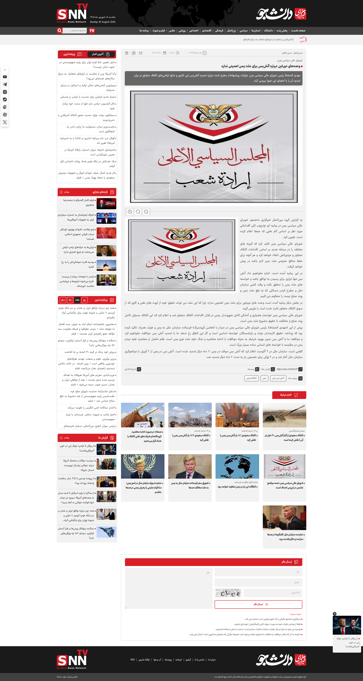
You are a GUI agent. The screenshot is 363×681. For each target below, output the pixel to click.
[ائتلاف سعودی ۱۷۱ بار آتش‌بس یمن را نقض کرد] (237, 415)
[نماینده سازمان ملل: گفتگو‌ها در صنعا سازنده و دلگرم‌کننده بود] (284, 517)
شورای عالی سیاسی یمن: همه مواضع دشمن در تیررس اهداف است (285, 485)
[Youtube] (5, 76)
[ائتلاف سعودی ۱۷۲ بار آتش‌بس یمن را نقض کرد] (190, 415)
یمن (264, 378)
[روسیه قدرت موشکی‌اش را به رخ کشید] (106, 265)
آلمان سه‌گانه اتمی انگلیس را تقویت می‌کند (91, 408)
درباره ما (212, 660)
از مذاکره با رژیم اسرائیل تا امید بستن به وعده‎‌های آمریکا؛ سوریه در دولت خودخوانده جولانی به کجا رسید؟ (76, 498)
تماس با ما (199, 660)
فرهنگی (219, 30)
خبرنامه (178, 660)
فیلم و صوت (159, 30)
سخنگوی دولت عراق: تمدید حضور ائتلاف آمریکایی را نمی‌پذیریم (86, 118)
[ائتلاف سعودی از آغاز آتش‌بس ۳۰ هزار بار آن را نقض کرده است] (284, 415)
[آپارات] (5, 114)
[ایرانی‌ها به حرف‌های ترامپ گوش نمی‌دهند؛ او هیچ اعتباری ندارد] (106, 250)
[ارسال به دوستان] (141, 53)
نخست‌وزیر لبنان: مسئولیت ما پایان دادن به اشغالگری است (91, 129)
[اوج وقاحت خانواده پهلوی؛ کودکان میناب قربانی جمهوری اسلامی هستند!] (106, 233)
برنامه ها (144, 30)
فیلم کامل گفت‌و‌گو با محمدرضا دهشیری (78, 202)
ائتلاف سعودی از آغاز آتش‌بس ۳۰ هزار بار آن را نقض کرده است (284, 437)
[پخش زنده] (92, 30)
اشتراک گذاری (130, 369)
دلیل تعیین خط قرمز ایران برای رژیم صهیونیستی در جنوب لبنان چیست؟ (87, 65)
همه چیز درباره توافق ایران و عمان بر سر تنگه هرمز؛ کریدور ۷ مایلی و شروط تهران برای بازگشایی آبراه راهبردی (86, 313)
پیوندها (168, 660)
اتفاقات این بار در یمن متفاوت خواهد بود (237, 487)
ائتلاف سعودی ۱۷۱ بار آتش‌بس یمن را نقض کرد (238, 437)
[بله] (5, 99)
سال (63, 300)
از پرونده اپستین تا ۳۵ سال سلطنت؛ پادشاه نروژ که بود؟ (76, 481)
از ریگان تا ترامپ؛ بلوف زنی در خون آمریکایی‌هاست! (77, 448)
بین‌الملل (231, 30)
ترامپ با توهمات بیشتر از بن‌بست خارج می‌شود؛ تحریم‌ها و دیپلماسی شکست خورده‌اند (77, 281)
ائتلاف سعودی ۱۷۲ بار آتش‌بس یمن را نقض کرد (190, 437)
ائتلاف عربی (252, 378)
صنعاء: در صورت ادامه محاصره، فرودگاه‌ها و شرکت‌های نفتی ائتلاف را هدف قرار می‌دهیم (144, 436)
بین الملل (286, 53)
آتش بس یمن (278, 378)
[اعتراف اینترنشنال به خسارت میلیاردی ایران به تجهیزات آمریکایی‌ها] (106, 218)
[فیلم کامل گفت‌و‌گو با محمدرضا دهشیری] (106, 203)
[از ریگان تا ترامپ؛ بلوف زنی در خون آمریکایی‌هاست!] (106, 449)
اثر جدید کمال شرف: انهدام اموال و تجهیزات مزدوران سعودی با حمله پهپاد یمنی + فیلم (86, 175)
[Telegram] (5, 84)
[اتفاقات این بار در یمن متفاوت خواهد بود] (237, 466)
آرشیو (188, 660)
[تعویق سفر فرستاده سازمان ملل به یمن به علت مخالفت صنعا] (190, 466)
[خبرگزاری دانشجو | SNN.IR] (281, 14)
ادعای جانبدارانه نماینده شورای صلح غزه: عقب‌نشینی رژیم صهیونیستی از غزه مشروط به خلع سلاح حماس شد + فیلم (87, 396)
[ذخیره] (134, 53)
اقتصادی (206, 30)
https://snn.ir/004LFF (287, 369)
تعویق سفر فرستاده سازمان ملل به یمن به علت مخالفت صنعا (190, 485)
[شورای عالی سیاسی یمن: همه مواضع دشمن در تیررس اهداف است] (284, 466)
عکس (172, 30)
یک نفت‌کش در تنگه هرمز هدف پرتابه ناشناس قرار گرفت (87, 164)
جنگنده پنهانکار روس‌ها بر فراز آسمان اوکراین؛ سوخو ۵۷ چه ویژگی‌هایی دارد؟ (86, 343)
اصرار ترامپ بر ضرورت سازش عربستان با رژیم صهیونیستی (90, 417)
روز (84, 300)
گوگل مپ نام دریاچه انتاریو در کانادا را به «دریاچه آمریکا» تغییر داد (87, 141)
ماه (70, 300)
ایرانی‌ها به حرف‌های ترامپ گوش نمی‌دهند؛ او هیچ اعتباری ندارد (78, 249)
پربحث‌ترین (69, 54)
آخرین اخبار (97, 54)
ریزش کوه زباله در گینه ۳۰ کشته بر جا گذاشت (89, 352)
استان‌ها (255, 30)
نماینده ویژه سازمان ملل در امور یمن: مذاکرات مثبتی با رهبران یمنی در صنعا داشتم (143, 488)
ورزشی (182, 30)
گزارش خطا (265, 369)
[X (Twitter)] (5, 122)
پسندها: (250, 369)
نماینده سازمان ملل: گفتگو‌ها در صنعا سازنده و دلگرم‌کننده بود (285, 537)
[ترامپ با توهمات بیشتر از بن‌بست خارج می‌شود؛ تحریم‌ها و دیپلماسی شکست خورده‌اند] (106, 280)
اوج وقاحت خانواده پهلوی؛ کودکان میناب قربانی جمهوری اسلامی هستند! (77, 234)
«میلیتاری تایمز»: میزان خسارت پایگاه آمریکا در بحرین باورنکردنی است (89, 152)
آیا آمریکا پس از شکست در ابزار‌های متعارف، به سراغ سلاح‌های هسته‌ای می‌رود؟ (261, 40)
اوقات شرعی (144, 660)
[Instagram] (5, 91)
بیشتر (64, 192)
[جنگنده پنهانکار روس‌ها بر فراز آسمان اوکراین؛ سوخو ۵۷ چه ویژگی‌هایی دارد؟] (106, 532)
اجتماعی (193, 30)
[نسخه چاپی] (127, 53)
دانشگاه (268, 30)
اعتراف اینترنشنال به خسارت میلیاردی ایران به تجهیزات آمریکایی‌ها (76, 217)
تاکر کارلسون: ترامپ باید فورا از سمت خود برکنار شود (89, 106)
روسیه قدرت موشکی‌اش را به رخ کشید (77, 264)
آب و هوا (157, 660)
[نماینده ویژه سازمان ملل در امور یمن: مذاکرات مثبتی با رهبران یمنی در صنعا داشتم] (142, 466)
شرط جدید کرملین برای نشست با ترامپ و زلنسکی (87, 97)
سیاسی (244, 30)
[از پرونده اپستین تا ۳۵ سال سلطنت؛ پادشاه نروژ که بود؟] (106, 481)
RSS (133, 660)
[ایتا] (5, 107)
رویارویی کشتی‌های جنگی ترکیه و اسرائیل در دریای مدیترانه (87, 88)
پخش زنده (282, 30)
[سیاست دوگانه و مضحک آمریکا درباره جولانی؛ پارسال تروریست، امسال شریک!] (106, 464)
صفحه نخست (298, 30)
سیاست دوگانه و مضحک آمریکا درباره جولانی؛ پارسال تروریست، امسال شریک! (78, 466)
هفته (77, 300)
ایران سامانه (61, 677)
